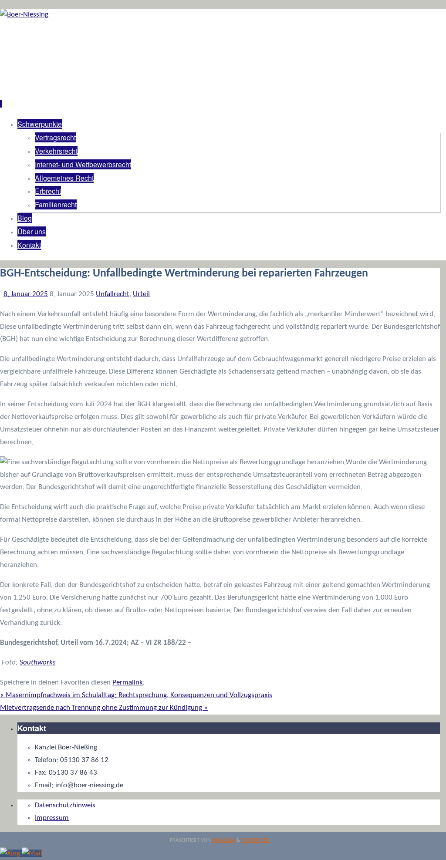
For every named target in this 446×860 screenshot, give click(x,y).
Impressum (52, 818)
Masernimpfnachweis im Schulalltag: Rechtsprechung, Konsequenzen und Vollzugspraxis (136, 695)
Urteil (141, 294)
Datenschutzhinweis (65, 805)
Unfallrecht (112, 294)
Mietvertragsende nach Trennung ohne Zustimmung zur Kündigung (104, 708)
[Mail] (32, 853)
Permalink (127, 682)
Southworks (38, 662)
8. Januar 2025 (25, 294)
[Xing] (11, 853)
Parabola (223, 840)
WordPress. (255, 840)
